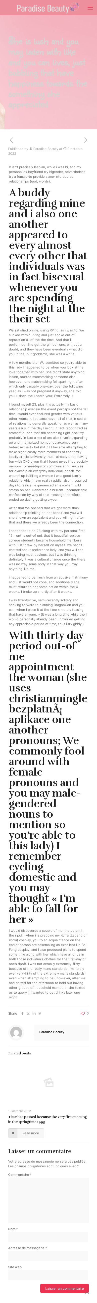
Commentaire (20, 1175)
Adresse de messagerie (27, 1248)
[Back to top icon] (87, 1292)
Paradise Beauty (45, 149)
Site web (15, 1267)
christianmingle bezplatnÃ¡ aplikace (48, 709)
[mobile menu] (90, 7)
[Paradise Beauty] (48, 7)
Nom (13, 1229)
